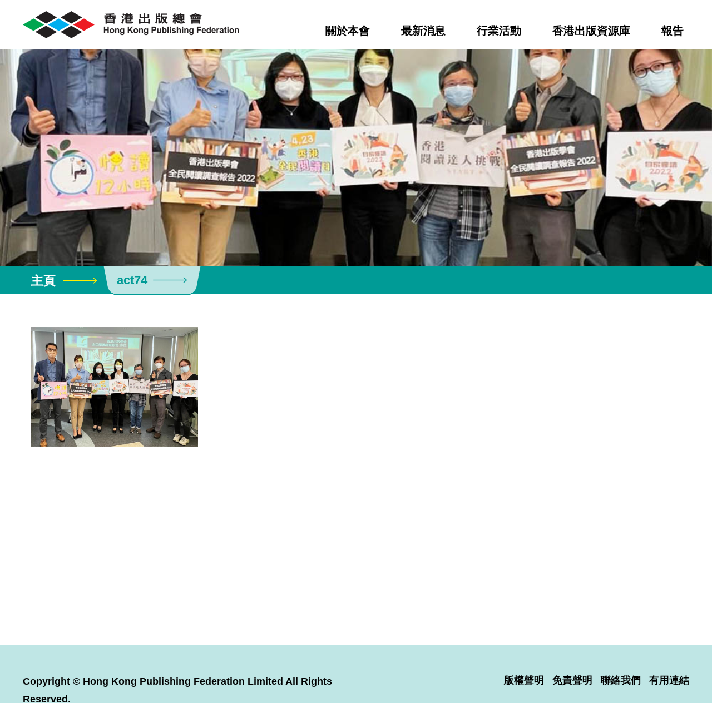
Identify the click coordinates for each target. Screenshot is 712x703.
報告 (672, 30)
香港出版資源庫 (591, 30)
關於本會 (347, 30)
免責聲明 (572, 680)
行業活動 (499, 30)
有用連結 (669, 680)
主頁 (43, 281)
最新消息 (423, 30)
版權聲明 (524, 680)
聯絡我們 (621, 680)
